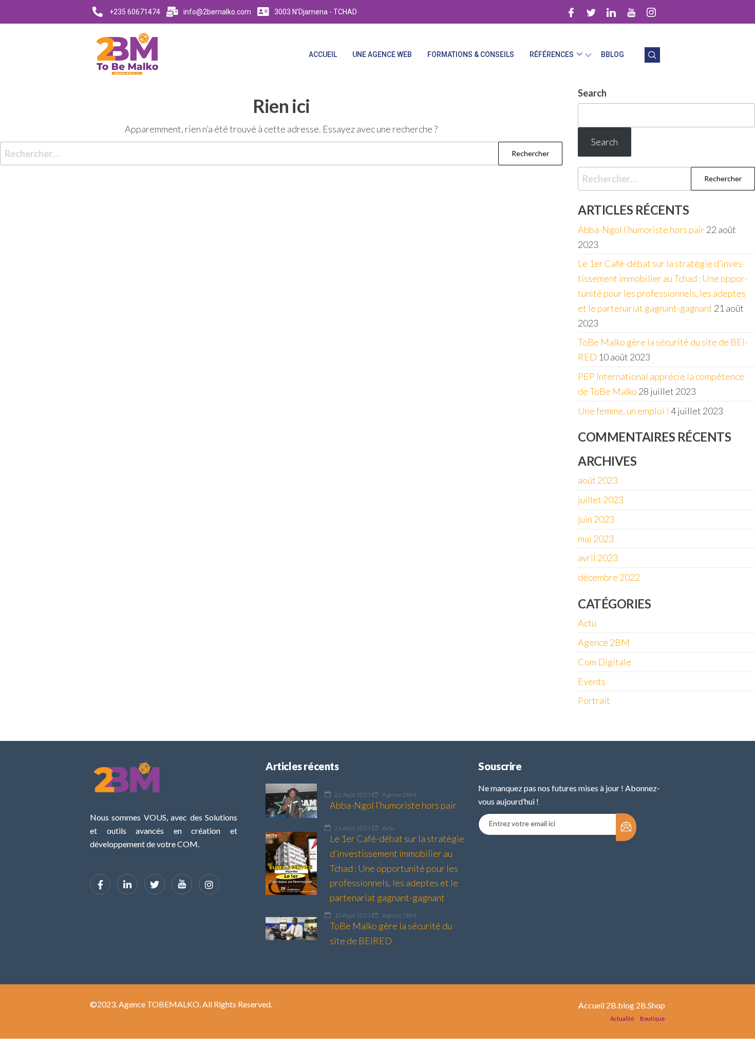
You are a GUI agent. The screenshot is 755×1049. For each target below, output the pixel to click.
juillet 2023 (601, 499)
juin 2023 (596, 519)
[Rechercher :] (281, 154)
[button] (652, 55)
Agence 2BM (604, 642)
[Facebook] (571, 12)
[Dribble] (631, 12)
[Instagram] (651, 12)
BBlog (612, 54)
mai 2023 (596, 538)
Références (552, 54)
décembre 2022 (609, 577)
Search (592, 93)
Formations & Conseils (470, 54)
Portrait (594, 700)
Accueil (323, 54)
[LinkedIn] (611, 12)
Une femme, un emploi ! (623, 410)
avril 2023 (598, 557)
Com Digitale (604, 661)
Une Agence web (382, 54)
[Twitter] (591, 12)
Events (592, 681)
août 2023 (598, 480)
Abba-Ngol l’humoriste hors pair (641, 229)
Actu (587, 622)
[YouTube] (182, 884)
